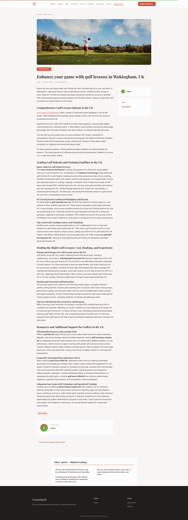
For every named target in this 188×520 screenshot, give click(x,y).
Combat (74, 4)
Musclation (100, 4)
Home (53, 4)
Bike (67, 4)
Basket (60, 4)
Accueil (39, 14)
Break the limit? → (147, 4)
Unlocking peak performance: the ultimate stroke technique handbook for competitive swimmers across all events (71, 479)
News (109, 4)
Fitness (82, 4)
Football (91, 4)
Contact (130, 506)
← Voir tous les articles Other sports (51, 442)
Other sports (118, 4)
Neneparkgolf (39, 499)
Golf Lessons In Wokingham (48, 113)
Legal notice (131, 502)
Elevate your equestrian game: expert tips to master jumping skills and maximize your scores (114, 471)
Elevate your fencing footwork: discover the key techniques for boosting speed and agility (72, 470)
